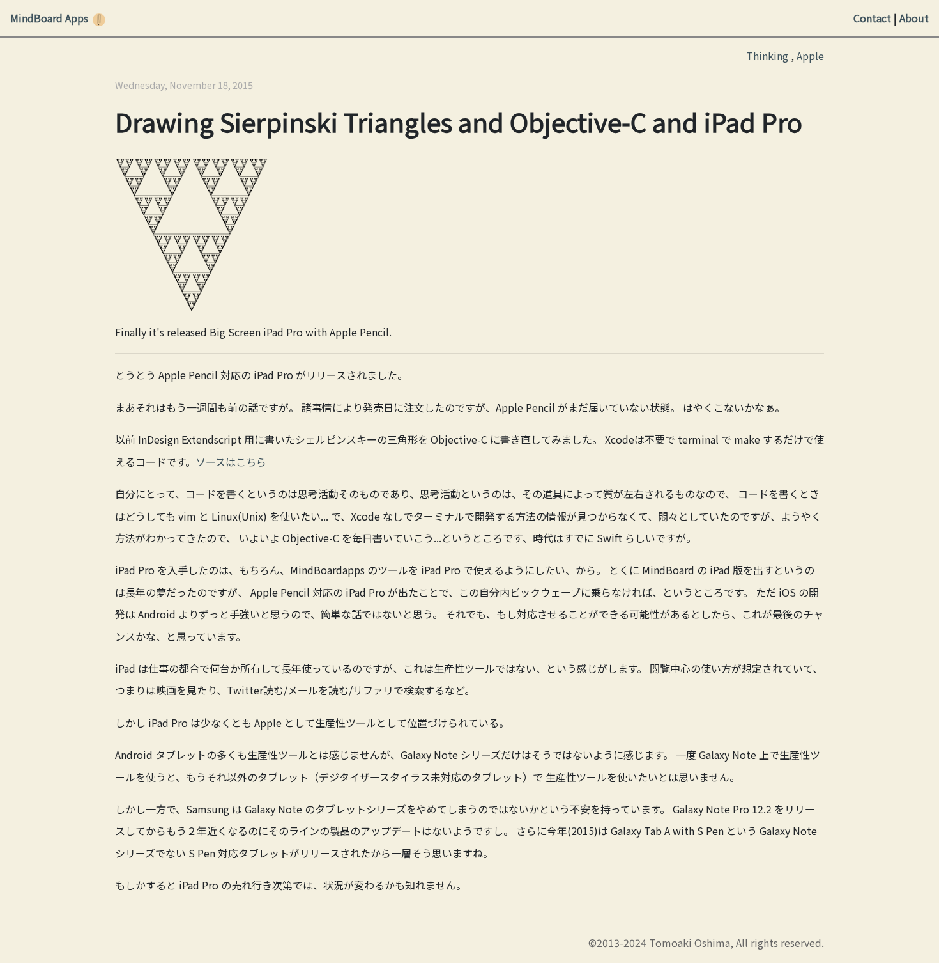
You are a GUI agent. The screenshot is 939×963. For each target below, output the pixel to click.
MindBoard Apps (49, 18)
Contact (872, 18)
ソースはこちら (230, 461)
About (914, 18)
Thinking (767, 55)
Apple (810, 55)
